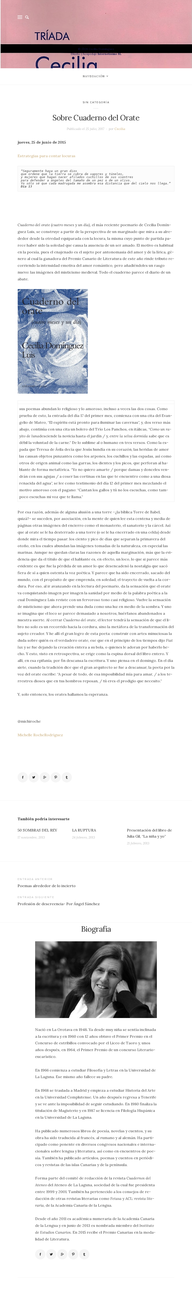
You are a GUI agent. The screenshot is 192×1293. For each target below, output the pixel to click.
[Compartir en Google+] (45, 777)
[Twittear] (34, 777)
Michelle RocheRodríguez (40, 734)
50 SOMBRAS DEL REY (37, 830)
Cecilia (119, 129)
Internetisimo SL (110, 54)
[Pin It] (56, 777)
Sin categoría (96, 102)
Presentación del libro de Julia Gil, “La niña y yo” (149, 833)
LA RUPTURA (84, 830)
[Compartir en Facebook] (23, 777)
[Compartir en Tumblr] (67, 777)
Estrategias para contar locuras (46, 155)
